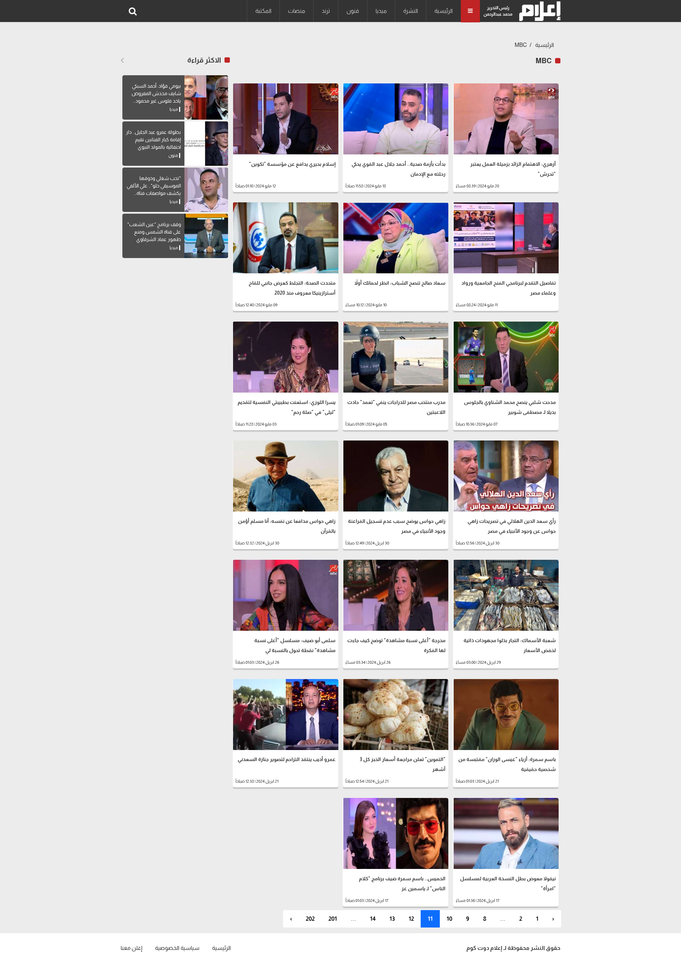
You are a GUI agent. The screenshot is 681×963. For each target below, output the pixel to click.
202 (310, 918)
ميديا (381, 11)
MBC (521, 45)
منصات (296, 11)
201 (332, 918)
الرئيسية (443, 11)
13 (392, 918)
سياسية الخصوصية (177, 948)
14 (373, 918)
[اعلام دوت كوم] (538, 11)
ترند (326, 11)
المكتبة (263, 11)
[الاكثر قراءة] (122, 60)
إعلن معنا (131, 948)
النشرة (410, 11)
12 (411, 918)
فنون (353, 11)
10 (449, 918)
